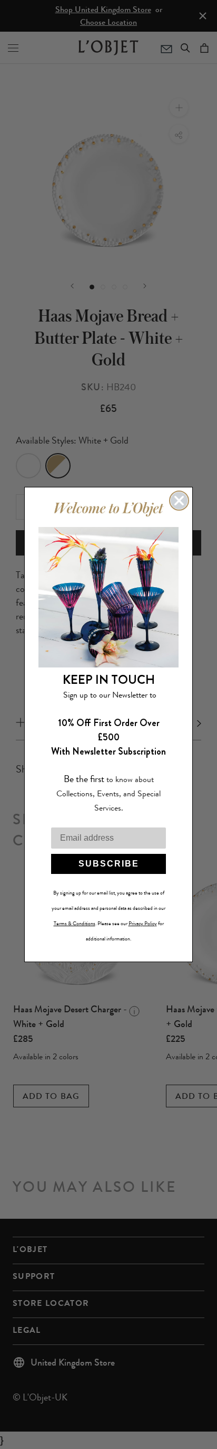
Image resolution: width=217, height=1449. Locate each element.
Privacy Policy (143, 923)
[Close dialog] (179, 500)
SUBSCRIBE (108, 863)
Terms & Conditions (74, 923)
